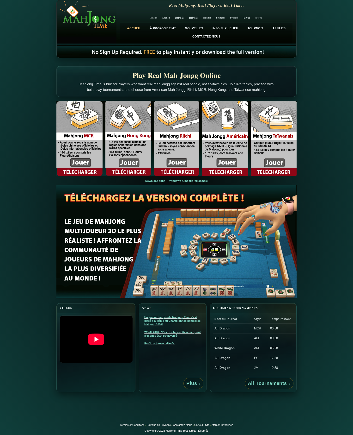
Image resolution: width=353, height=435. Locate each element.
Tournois (255, 28)
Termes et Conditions (132, 424)
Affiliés (279, 28)
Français (220, 17)
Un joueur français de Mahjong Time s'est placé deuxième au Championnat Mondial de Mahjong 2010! (172, 321)
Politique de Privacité (159, 424)
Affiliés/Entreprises (222, 424)
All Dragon (222, 328)
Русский (234, 17)
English (166, 17)
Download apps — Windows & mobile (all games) (176, 180)
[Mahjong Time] (86, 22)
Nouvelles (194, 28)
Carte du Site (201, 424)
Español (207, 17)
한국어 (258, 17)
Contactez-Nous (206, 36)
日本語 (246, 17)
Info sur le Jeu (225, 28)
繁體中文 (193, 17)
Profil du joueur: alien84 (159, 343)
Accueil (134, 28)
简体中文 (179, 17)
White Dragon (224, 348)
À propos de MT (163, 28)
